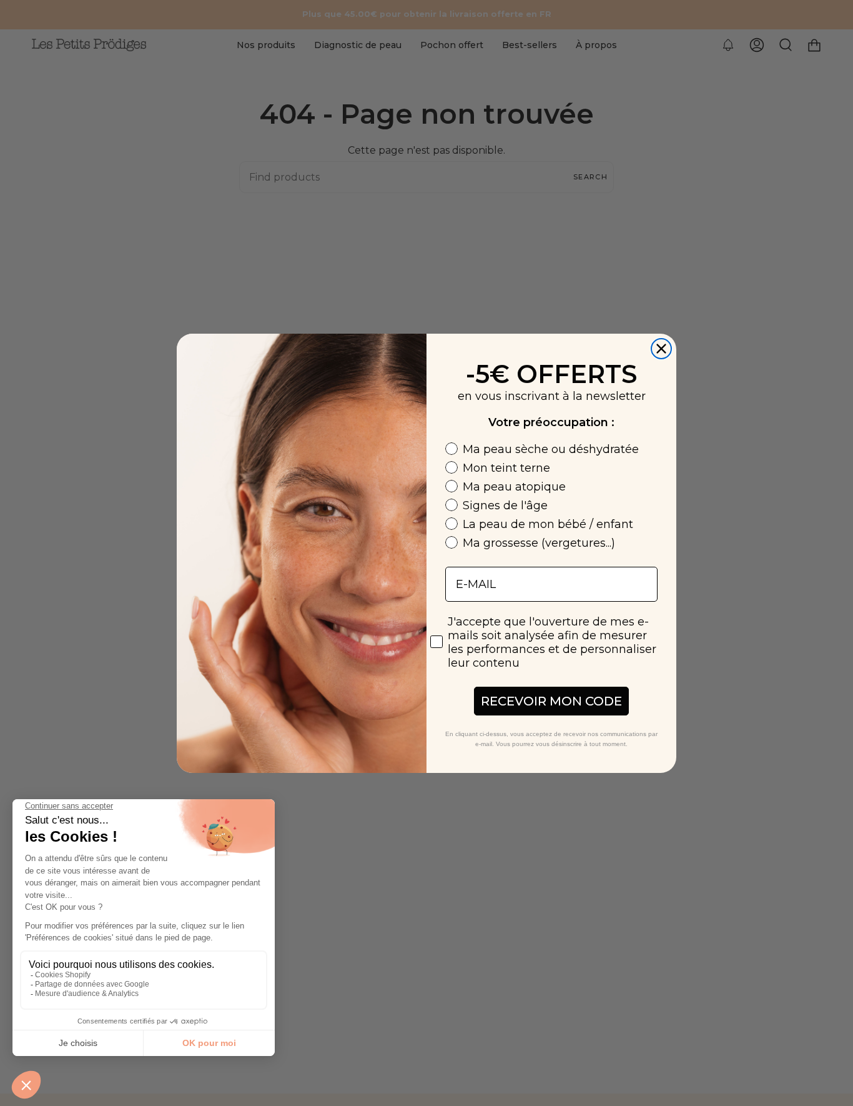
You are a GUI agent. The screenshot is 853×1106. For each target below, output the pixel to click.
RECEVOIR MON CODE (551, 701)
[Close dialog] (661, 349)
